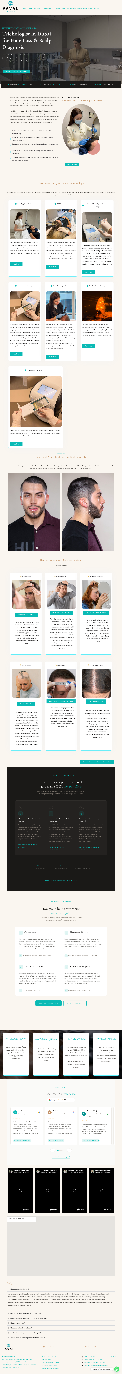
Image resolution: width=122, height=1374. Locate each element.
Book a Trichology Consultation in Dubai (61, 881)
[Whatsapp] (116, 1369)
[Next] (69, 1150)
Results (57, 8)
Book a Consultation (84, 8)
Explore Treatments (75, 1003)
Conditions (47, 8)
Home (24, 8)
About (30, 8)
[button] (38, 8)
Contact (97, 8)
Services (37, 8)
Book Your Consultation (48, 1003)
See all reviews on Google (60, 1157)
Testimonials (71, 8)
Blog (63, 8)
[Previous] (52, 1150)
